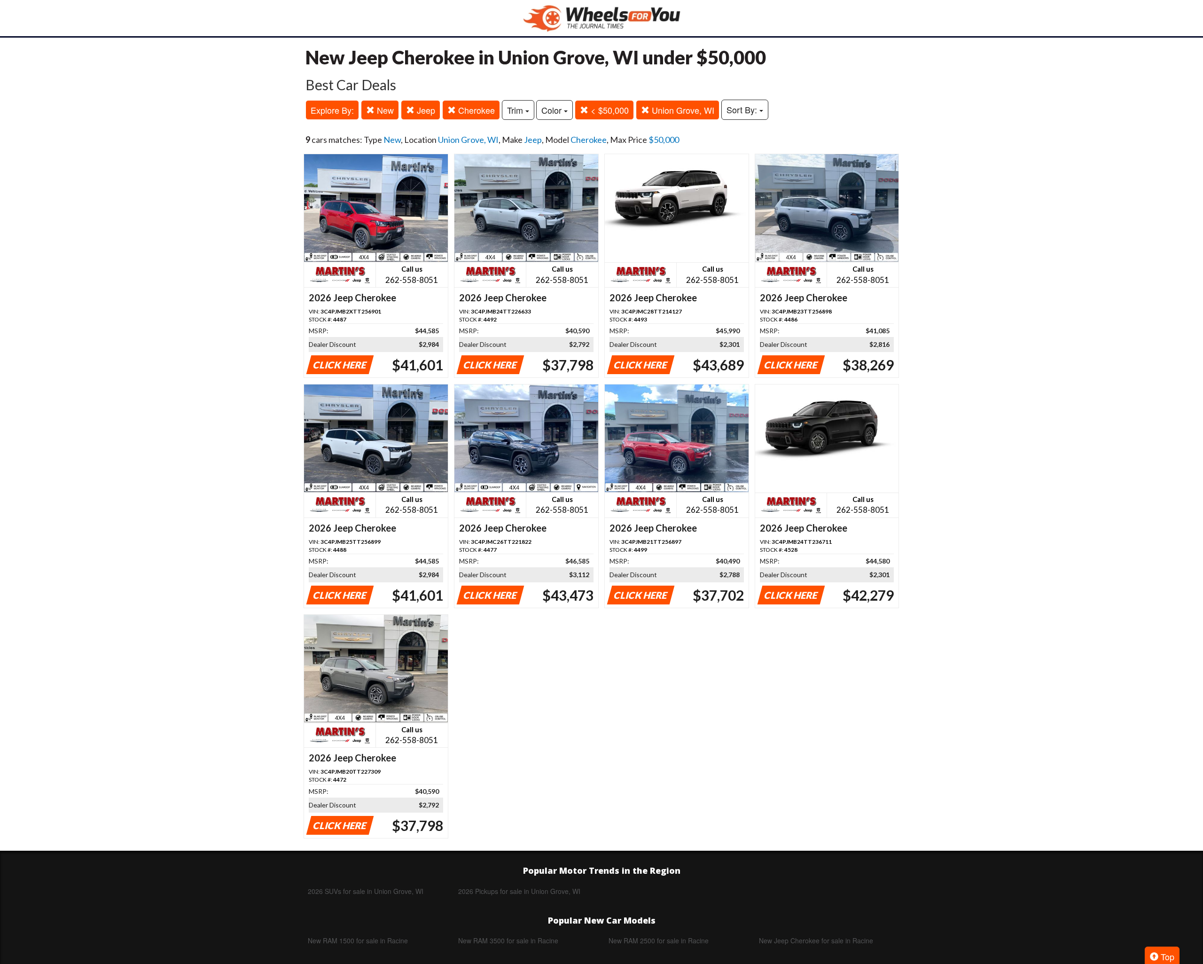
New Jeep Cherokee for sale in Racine (816, 940)
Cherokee (475, 110)
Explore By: (332, 110)
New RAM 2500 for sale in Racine (659, 940)
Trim (516, 110)
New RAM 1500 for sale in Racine (358, 940)
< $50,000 (608, 110)
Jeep (424, 110)
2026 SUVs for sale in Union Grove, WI (365, 891)
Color (552, 110)
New (384, 110)
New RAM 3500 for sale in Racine (508, 940)
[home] (601, 18)
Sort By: (742, 109)
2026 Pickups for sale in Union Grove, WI (519, 891)
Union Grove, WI (681, 110)
